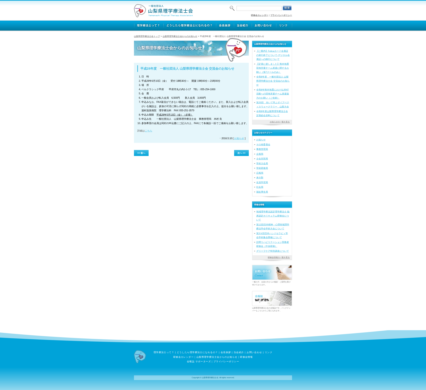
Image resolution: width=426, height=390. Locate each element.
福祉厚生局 (262, 192)
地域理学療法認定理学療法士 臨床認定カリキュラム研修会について (273, 215)
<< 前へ (141, 153)
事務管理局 (262, 149)
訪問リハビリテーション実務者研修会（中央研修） (272, 244)
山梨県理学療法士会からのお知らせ (180, 36)
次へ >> (241, 153)
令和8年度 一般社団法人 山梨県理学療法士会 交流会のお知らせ (273, 80)
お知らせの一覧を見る (280, 122)
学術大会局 (262, 163)
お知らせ (239, 138)
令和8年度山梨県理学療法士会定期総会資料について (272, 113)
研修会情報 (246, 357)
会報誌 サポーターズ (199, 361)
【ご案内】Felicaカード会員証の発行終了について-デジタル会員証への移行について (273, 55)
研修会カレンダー (259, 15)
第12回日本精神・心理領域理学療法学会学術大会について (272, 226)
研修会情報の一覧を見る (279, 257)
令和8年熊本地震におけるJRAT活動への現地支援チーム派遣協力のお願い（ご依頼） (272, 93)
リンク (268, 352)
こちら (148, 130)
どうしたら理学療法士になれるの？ (197, 352)
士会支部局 (262, 158)
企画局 (259, 154)
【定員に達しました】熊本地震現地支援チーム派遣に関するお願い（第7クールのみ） (272, 68)
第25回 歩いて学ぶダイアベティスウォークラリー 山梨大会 (272, 104)
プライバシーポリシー (281, 15)
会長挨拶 (226, 352)
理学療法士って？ (164, 352)
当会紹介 (239, 352)
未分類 (259, 177)
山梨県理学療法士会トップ (147, 36)
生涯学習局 (262, 182)
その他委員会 (263, 144)
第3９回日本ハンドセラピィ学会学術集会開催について (272, 235)
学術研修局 (262, 168)
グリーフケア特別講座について (272, 251)
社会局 (259, 187)
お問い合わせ (254, 352)
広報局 (259, 173)
